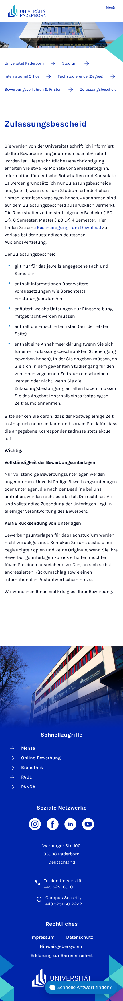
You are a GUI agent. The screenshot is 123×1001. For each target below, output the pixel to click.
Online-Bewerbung (41, 757)
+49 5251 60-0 (58, 887)
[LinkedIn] (70, 823)
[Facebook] (53, 823)
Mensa (28, 748)
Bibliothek (32, 767)
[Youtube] (88, 823)
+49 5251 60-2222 (63, 904)
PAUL (26, 777)
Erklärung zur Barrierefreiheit (62, 955)
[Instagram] (35, 823)
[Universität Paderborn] (61, 978)
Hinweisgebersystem (62, 946)
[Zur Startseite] (27, 10)
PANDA (28, 786)
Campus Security (63, 897)
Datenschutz (79, 937)
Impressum (42, 937)
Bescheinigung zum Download (69, 227)
